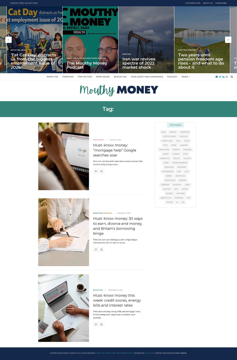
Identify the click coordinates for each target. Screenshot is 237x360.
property (177, 185)
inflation (169, 167)
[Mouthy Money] (118, 91)
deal (178, 141)
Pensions (102, 58)
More (185, 77)
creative (184, 136)
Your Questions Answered (147, 77)
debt (165, 145)
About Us (208, 3)
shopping (181, 193)
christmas (184, 132)
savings (169, 193)
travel (169, 202)
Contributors (193, 3)
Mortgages (91, 58)
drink (173, 145)
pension (182, 180)
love (187, 171)
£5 (177, 202)
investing (181, 167)
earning (184, 145)
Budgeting (15, 50)
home (166, 163)
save (176, 189)
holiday (187, 158)
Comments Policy (126, 353)
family (166, 154)
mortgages (170, 180)
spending (179, 198)
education (164, 150)
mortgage (180, 176)
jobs (179, 171)
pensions (165, 185)
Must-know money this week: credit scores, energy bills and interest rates (117, 300)
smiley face (166, 198)
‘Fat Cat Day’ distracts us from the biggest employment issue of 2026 (33, 61)
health (176, 158)
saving (185, 189)
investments (167, 171)
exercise (187, 150)
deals (186, 141)
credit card (167, 141)
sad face (166, 189)
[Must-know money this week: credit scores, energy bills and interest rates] (63, 308)
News (23, 50)
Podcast (172, 77)
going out (165, 158)
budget (173, 132)
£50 (183, 202)
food (185, 154)
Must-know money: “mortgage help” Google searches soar (114, 150)
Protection (85, 77)
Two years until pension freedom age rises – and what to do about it (201, 61)
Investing (81, 58)
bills (164, 132)
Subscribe (221, 3)
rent (187, 185)
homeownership (179, 163)
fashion (175, 154)
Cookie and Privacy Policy (106, 353)
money (169, 176)
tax (188, 198)
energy (176, 150)
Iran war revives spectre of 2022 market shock (138, 63)
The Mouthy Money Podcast (87, 65)
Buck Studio (149, 353)
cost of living (169, 136)
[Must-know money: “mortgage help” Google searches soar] (63, 156)
